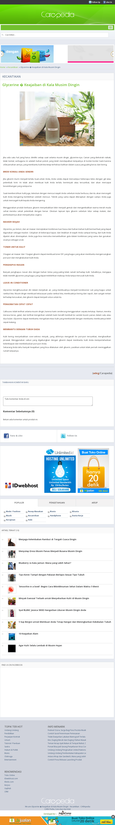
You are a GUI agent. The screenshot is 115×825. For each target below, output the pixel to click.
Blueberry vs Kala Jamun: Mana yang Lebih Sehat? (45, 562)
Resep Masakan (35, 511)
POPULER (19, 502)
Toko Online (9, 775)
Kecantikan (13, 67)
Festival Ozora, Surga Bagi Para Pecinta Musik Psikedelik (71, 730)
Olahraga (8, 756)
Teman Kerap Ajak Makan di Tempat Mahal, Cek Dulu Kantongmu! (75, 743)
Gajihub (7, 788)
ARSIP (95, 502)
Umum (7, 740)
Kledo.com (9, 782)
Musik (9, 515)
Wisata (75, 511)
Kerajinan (10, 520)
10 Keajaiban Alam (28, 633)
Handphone (55, 515)
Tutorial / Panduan (12, 743)
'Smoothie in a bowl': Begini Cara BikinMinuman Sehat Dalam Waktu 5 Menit (59, 586)
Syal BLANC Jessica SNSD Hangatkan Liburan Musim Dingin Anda (52, 610)
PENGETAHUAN (57, 502)
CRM (6, 791)
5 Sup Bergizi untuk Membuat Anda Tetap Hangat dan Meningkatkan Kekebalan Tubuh (65, 621)
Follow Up (95, 2)
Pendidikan (9, 733)
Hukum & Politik (11, 750)
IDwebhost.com (11, 778)
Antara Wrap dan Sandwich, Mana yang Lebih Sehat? (70, 756)
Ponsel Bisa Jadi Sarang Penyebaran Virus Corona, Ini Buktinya (74, 746)
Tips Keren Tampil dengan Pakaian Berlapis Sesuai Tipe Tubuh (51, 574)
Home (2, 67)
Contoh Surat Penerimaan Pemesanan (64, 733)
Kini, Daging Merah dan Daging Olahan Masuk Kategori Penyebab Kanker (78, 740)
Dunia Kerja (77, 515)
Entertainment (10, 759)
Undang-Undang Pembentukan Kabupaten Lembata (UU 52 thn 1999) (77, 753)
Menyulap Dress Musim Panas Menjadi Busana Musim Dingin (50, 551)
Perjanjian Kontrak (12, 736)
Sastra (7, 746)
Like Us (109, 2)
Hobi (30, 520)
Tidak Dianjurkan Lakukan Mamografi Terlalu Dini (68, 736)
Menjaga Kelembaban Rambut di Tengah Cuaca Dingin (47, 539)
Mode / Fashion (13, 511)
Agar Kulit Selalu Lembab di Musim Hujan (40, 645)
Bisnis (53, 511)
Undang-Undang (11, 730)
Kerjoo (7, 785)
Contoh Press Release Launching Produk (65, 759)
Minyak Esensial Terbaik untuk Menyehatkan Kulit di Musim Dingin (54, 598)
